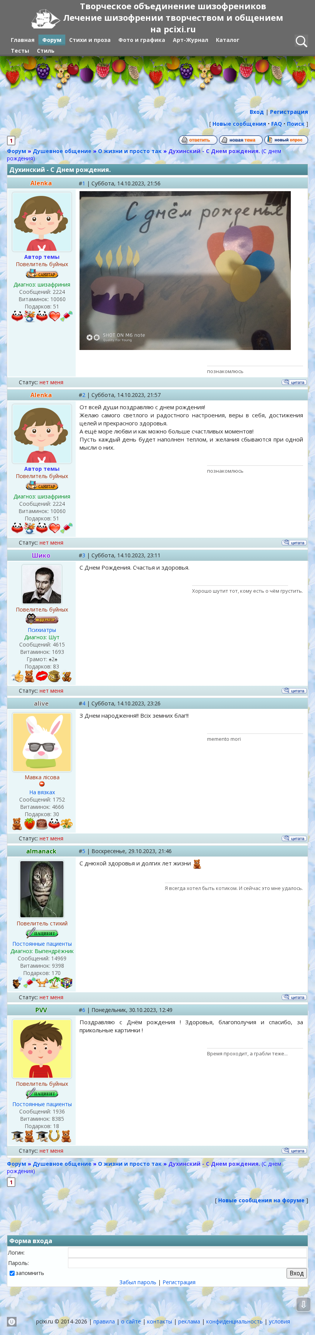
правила (104, 1321)
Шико (41, 555)
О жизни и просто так (130, 151)
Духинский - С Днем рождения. (214, 151)
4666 (58, 806)
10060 (58, 299)
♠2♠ (53, 659)
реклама (189, 1321)
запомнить (30, 1273)
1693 (58, 651)
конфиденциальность (234, 1321)
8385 (58, 1118)
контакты (159, 1321)
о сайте (131, 1321)
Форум (16, 151)
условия (279, 1321)
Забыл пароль (137, 1282)
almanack (41, 851)
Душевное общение (62, 151)
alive (41, 703)
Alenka (41, 183)
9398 (58, 965)
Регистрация (179, 1282)
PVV (41, 1010)
